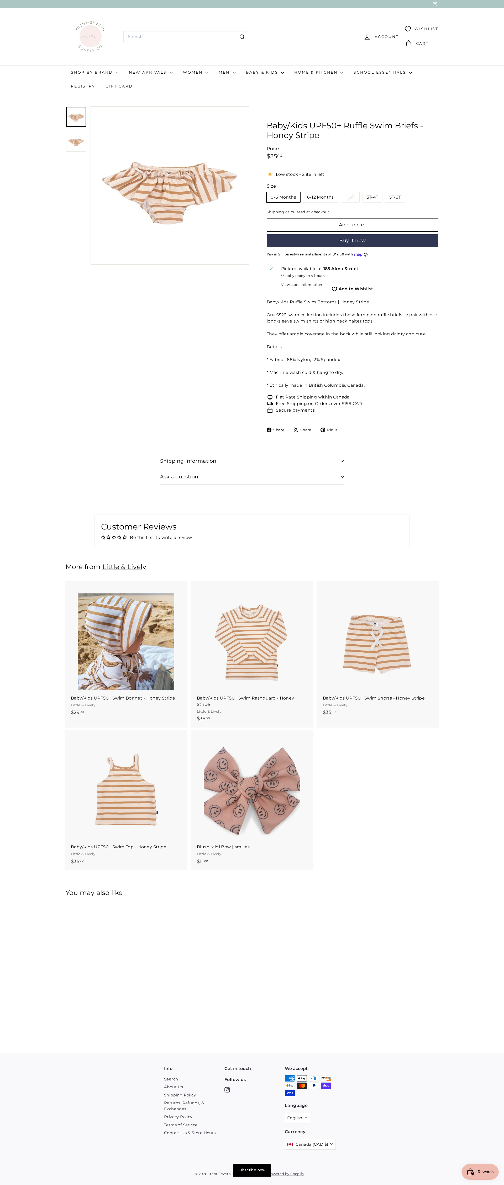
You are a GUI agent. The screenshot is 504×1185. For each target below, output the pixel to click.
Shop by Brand (92, 72)
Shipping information (188, 461)
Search (171, 1079)
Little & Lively (124, 567)
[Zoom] (170, 185)
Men (225, 72)
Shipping (275, 212)
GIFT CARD (119, 86)
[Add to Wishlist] (184, 607)
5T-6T (395, 197)
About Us (173, 1086)
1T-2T (352, 198)
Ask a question (179, 477)
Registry (83, 86)
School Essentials (381, 72)
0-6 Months (283, 197)
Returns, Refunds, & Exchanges (184, 1105)
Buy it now (352, 240)
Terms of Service (180, 1124)
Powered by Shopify (286, 1174)
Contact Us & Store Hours (190, 1132)
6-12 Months (320, 197)
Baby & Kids (263, 72)
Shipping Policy (180, 1095)
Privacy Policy (178, 1116)
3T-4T (372, 197)
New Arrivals (148, 72)
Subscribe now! (252, 1170)
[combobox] (185, 36)
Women (193, 72)
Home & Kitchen (316, 72)
